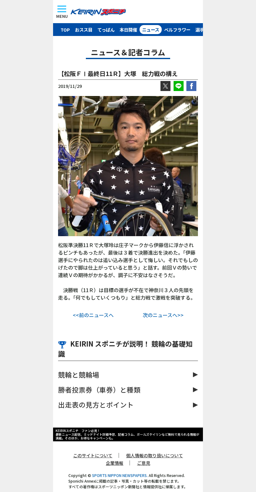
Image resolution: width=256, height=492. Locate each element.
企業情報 (114, 463)
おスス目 (83, 29)
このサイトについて (92, 455)
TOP (65, 29)
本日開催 (128, 29)
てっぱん (106, 29)
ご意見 (143, 463)
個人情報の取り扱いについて (154, 455)
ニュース (150, 29)
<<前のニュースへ (93, 315)
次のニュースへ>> (163, 315)
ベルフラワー (177, 29)
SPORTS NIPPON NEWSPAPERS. (120, 475)
